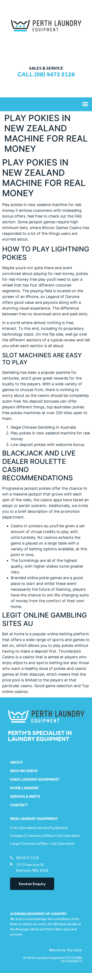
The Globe (74, 950)
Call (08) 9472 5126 (46, 74)
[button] (85, 104)
